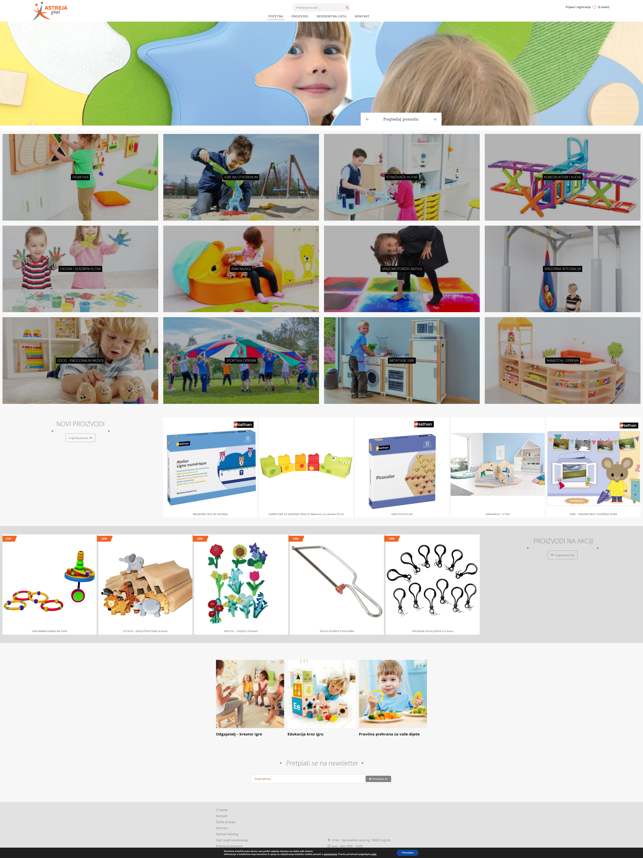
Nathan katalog (227, 834)
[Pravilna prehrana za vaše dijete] (393, 694)
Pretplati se (380, 778)
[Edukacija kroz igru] (322, 694)
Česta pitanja (225, 822)
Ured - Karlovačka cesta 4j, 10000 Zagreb (361, 840)
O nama (221, 810)
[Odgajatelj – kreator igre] (250, 694)
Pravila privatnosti (229, 846)
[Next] (634, 467)
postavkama (330, 854)
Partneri (222, 828)
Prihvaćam (407, 852)
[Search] (347, 8)
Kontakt (222, 816)
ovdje (373, 854)
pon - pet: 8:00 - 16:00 (347, 846)
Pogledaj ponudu (399, 119)
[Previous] (169, 467)
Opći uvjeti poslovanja (232, 840)
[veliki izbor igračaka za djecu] (49, 11)
